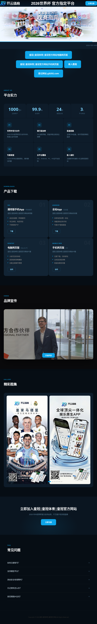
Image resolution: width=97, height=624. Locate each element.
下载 (11, 231)
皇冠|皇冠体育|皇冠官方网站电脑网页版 (48, 54)
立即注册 (91, 3)
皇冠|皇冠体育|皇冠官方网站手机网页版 (39, 64)
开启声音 (48, 355)
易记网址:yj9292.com (48, 73)
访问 (11, 269)
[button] (35, 481)
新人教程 (72, 64)
